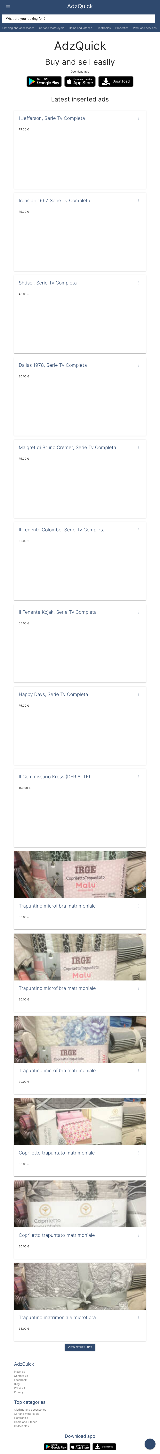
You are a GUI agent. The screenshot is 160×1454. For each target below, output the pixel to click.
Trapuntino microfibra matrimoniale (57, 906)
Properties (121, 28)
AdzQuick (80, 6)
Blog (17, 1384)
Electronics (104, 28)
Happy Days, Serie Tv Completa (53, 694)
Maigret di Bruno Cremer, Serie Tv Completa (67, 447)
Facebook (20, 1379)
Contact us (21, 1375)
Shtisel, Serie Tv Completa (48, 283)
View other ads (80, 1347)
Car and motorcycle (51, 28)
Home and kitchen (80, 28)
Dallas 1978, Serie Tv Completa (53, 365)
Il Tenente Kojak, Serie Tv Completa (58, 612)
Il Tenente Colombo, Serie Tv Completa (62, 530)
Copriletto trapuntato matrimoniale (57, 1153)
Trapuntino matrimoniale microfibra (57, 1317)
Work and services (144, 28)
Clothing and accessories (18, 28)
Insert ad (19, 1371)
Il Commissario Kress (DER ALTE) (54, 776)
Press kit (19, 1388)
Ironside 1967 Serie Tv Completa (54, 200)
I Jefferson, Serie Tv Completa (52, 118)
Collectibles (21, 1426)
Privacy (19, 1392)
